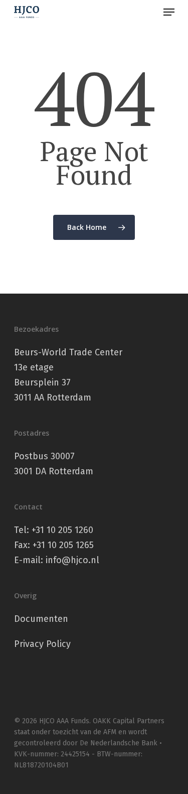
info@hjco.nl (72, 560)
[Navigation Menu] (168, 12)
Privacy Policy (42, 643)
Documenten (41, 618)
